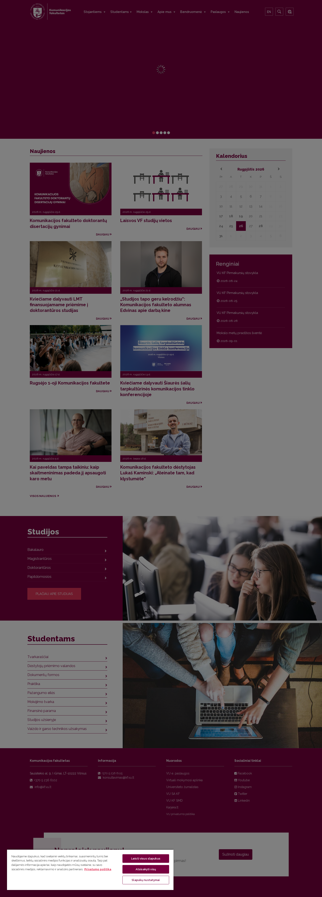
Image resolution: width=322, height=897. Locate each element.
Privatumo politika (97, 869)
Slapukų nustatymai (146, 880)
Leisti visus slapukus (145, 858)
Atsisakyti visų (146, 869)
